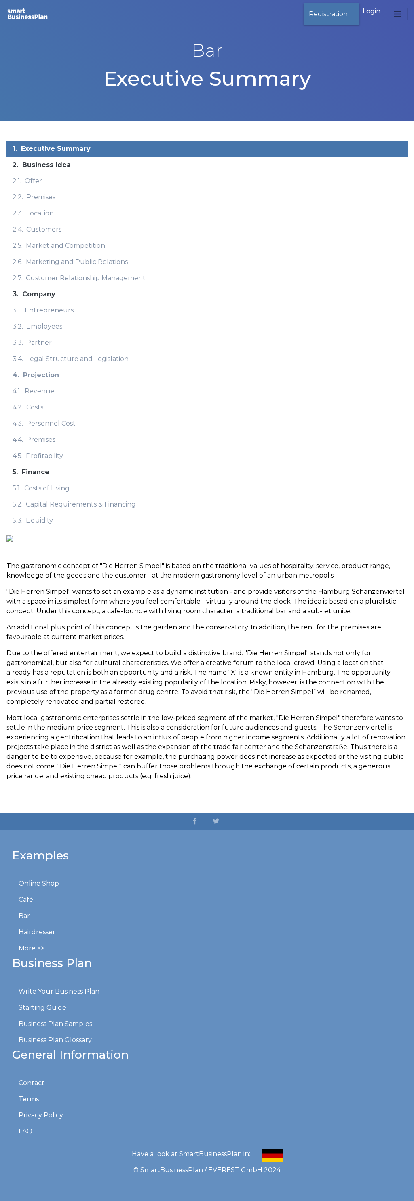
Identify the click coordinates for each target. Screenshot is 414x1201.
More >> (31, 948)
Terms (29, 1099)
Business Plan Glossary (55, 1040)
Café (26, 899)
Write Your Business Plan (59, 991)
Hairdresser (37, 932)
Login (371, 11)
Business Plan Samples (55, 1024)
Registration (328, 14)
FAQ (25, 1131)
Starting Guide (42, 1007)
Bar (24, 916)
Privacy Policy (41, 1115)
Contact (31, 1083)
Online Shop (39, 883)
